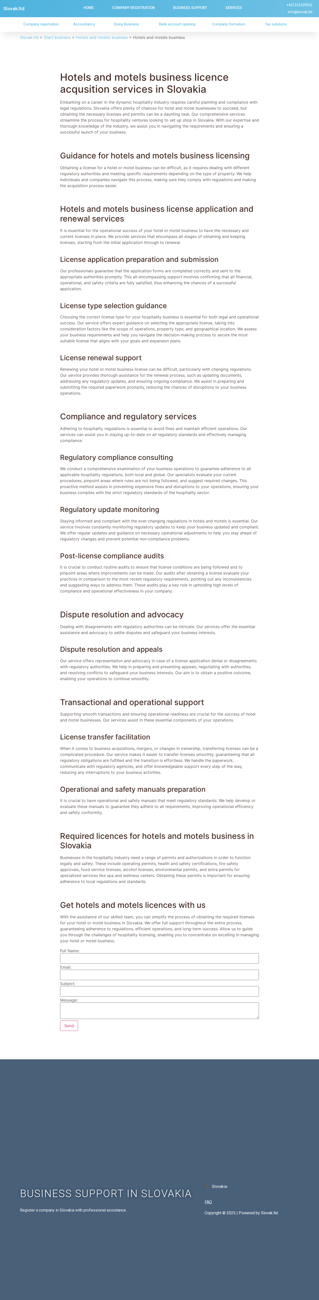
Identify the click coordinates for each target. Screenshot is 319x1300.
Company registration (41, 24)
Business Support (190, 8)
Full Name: (70, 951)
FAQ (208, 1202)
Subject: (67, 984)
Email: (65, 967)
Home (88, 8)
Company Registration (133, 8)
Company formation (228, 24)
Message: (69, 1000)
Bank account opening (177, 24)
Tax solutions (276, 24)
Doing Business (126, 24)
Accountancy (84, 24)
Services (234, 8)
